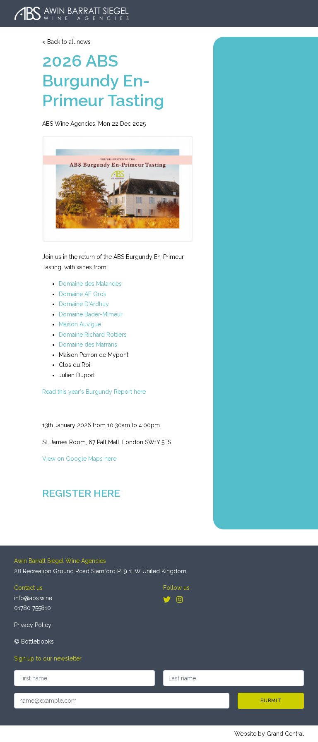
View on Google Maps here (79, 458)
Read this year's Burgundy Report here (94, 391)
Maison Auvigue (80, 324)
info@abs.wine (33, 598)
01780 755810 (32, 608)
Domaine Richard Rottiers (93, 334)
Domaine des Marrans (88, 344)
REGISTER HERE (81, 493)
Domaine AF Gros (82, 294)
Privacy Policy (32, 625)
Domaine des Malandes (90, 283)
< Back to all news (66, 41)
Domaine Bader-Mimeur (91, 314)
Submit (271, 701)
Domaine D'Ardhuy (84, 304)
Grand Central (285, 733)
